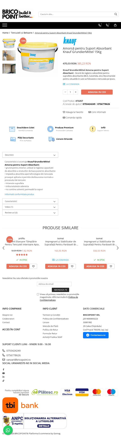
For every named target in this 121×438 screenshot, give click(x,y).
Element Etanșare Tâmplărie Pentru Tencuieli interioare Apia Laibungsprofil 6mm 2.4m (22, 243)
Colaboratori (8, 318)
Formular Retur (50, 333)
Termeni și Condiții (51, 314)
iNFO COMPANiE (11, 308)
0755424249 (13, 350)
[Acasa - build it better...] (18, 14)
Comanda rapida (73, 117)
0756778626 (13, 355)
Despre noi (7, 314)
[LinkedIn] (3, 376)
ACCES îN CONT (11, 329)
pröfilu (22, 238)
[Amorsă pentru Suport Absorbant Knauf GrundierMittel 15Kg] (37, 57)
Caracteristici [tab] (11, 201)
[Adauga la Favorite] (33, 266)
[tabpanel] (37, 57)
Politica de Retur (50, 329)
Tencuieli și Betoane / (22, 32)
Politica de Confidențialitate (56, 318)
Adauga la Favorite (74, 112)
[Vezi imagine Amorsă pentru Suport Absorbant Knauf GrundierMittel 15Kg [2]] (9, 68)
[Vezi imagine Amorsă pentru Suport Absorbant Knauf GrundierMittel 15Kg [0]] (9, 43)
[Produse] (5, 26)
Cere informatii (98, 112)
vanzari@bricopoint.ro (18, 359)
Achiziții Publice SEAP (52, 337)
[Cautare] (116, 14)
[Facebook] (3, 369)
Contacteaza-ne (98, 335)
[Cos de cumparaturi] (115, 25)
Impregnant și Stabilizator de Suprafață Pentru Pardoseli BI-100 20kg (99, 243)
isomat (60, 238)
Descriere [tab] (9, 154)
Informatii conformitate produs (19, 194)
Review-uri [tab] (11, 212)
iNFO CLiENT (50, 308)
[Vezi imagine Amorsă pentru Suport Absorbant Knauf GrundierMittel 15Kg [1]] (9, 55)
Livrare (46, 322)
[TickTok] (3, 380)
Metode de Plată (50, 326)
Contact (6, 322)
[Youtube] (3, 373)
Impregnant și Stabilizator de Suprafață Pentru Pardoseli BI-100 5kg (61, 243)
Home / (6, 32)
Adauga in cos (97, 92)
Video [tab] (9, 206)
